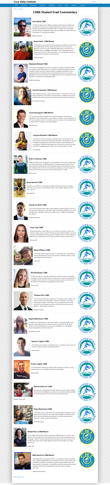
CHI (16, 5)
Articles (74, 5)
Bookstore (33, 5)
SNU (66, 5)
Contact (82, 5)
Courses (20, 9)
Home (15, 9)
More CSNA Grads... (19, 477)
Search (94, 1)
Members (52, 5)
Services (42, 5)
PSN (59, 5)
